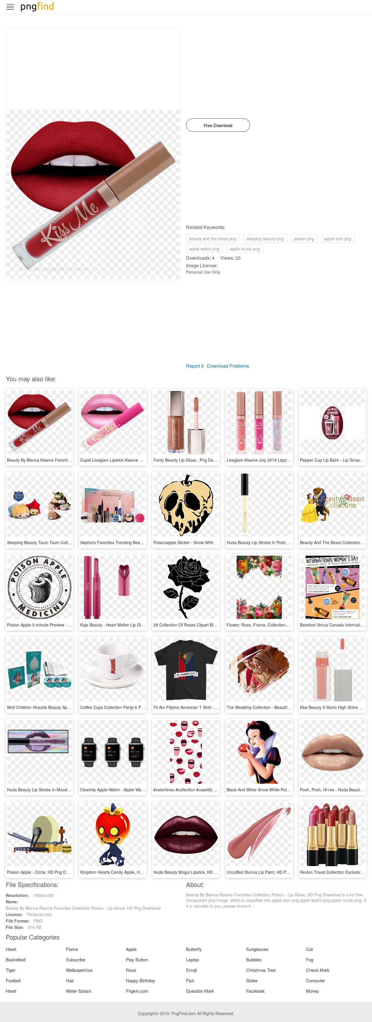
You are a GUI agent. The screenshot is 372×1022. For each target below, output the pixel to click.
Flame (72, 949)
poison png (304, 238)
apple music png (245, 249)
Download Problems (228, 365)
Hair (70, 980)
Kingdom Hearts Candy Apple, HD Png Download (125, 872)
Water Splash (78, 991)
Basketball (16, 959)
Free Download (218, 125)
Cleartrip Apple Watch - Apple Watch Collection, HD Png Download (141, 789)
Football (13, 980)
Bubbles (254, 959)
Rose (131, 970)
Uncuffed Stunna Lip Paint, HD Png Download (268, 872)
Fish (190, 980)
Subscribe (75, 959)
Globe (251, 980)
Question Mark (200, 991)
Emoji (191, 970)
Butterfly (194, 949)
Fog (309, 959)
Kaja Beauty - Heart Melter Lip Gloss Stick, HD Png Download (136, 625)
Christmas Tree (261, 970)
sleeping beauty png (265, 238)
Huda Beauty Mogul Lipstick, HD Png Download (197, 872)
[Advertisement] (93, 69)
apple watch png (204, 249)
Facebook (255, 991)
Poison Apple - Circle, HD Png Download (44, 872)
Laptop (192, 959)
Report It (194, 365)
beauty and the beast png (212, 238)
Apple (131, 949)
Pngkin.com (137, 991)
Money (312, 991)
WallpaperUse (79, 970)
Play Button (137, 959)
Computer (315, 980)
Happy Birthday (140, 980)
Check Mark (318, 970)
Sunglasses (257, 949)
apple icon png (337, 238)
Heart (11, 949)
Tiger (10, 970)
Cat (309, 949)
